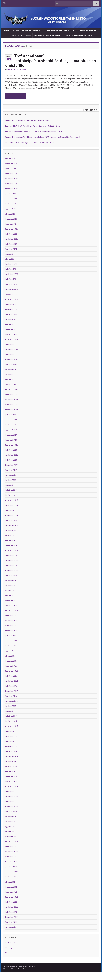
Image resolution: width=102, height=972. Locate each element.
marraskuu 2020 (11, 420)
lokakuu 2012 (10, 877)
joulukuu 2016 (11, 636)
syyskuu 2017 (11, 590)
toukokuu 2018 (11, 550)
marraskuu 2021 (11, 369)
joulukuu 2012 (11, 867)
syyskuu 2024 (11, 254)
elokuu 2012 (10, 882)
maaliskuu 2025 (11, 239)
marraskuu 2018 (11, 525)
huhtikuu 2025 (11, 234)
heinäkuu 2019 (11, 490)
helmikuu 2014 (11, 801)
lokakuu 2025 (10, 204)
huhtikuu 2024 (11, 269)
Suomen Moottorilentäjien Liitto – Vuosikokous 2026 (27, 120)
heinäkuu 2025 (11, 219)
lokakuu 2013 (10, 821)
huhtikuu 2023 (11, 304)
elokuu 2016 (10, 656)
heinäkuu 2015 (11, 716)
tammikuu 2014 (11, 806)
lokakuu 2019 (10, 480)
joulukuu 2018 (11, 520)
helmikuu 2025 (11, 244)
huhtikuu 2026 (11, 173)
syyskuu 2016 (11, 651)
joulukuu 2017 (11, 575)
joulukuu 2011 (11, 922)
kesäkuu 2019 (11, 495)
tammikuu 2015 (11, 746)
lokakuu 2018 (10, 530)
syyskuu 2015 (11, 711)
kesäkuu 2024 (11, 264)
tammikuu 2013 (11, 862)
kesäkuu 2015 (11, 721)
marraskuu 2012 (11, 872)
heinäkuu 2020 (11, 435)
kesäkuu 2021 (11, 384)
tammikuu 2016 (11, 691)
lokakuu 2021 (10, 374)
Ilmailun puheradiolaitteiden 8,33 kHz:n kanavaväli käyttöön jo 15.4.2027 (35, 131)
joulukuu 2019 (11, 470)
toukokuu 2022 (11, 339)
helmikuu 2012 (11, 912)
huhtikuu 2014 (11, 791)
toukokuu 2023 (11, 299)
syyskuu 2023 (11, 294)
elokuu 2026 (10, 158)
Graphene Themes (21, 969)
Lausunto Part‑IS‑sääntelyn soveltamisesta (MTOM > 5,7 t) (29, 142)
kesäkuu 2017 (11, 605)
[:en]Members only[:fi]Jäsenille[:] (47, 35)
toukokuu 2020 (11, 445)
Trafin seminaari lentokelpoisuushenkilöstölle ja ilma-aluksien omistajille (50, 60)
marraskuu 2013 (11, 816)
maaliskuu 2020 (11, 455)
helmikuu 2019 (11, 510)
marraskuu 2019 (11, 475)
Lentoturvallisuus (12, 943)
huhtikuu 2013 (11, 847)
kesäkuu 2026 (11, 168)
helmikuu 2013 (11, 857)
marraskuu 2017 (11, 580)
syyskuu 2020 (11, 430)
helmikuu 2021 (11, 405)
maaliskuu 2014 (11, 796)
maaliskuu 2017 (11, 620)
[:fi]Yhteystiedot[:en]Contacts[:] (78, 35)
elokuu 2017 (10, 595)
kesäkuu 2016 (11, 666)
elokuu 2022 (10, 324)
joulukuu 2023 (11, 284)
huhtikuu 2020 (11, 450)
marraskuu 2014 (11, 756)
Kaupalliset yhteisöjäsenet (84, 30)
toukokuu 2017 (11, 610)
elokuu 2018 (10, 540)
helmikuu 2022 (11, 354)
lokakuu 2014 (10, 761)
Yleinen (23, 69)
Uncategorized (11, 948)
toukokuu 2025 (11, 229)
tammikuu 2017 (11, 631)
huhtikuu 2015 (11, 731)
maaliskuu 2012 (11, 907)
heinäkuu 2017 (11, 600)
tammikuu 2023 (11, 309)
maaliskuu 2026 (11, 179)
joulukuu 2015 (11, 696)
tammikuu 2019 (11, 515)
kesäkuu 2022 (11, 334)
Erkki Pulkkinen (12, 69)
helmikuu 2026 (11, 184)
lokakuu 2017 (10, 585)
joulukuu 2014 (11, 751)
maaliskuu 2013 (11, 852)
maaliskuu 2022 (11, 349)
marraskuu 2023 (11, 289)
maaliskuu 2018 (11, 560)
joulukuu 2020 (11, 415)
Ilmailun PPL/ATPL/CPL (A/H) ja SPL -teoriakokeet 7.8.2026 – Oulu (32, 126)
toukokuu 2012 (11, 897)
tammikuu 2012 (11, 917)
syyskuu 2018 (11, 535)
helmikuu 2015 (11, 741)
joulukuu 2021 (11, 364)
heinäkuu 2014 (11, 776)
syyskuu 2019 (11, 485)
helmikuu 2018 (11, 565)
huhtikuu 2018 (11, 555)
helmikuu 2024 (11, 279)
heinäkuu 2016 (11, 661)
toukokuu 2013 (11, 841)
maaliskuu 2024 (11, 274)
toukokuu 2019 (11, 500)
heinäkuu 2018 (11, 545)
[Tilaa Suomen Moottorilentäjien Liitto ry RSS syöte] (4, 3)
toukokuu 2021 (11, 389)
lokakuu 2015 (10, 706)
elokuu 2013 (10, 831)
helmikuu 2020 (11, 460)
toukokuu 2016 (11, 671)
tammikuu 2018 (11, 570)
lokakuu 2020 (10, 425)
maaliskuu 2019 (11, 505)
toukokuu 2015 (11, 726)
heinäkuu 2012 (11, 887)
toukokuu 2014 (11, 786)
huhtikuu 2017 (11, 615)
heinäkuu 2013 (11, 836)
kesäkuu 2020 (11, 440)
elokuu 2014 (10, 771)
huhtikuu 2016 (11, 676)
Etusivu (6, 30)
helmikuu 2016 (11, 686)
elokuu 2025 (10, 214)
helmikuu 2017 (11, 626)
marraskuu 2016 (11, 641)
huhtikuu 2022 (11, 344)
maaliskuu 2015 (11, 736)
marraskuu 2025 (11, 199)
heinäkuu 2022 (11, 329)
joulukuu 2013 (11, 811)
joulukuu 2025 (11, 194)
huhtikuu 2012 (11, 902)
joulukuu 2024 (11, 249)
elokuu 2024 (10, 259)
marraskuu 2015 (11, 701)
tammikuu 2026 (11, 189)
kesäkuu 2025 (11, 224)
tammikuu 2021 (11, 410)
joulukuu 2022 (11, 314)
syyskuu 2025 (11, 209)
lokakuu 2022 (10, 319)
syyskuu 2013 (11, 826)
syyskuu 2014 (11, 766)
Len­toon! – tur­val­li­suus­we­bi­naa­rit (17, 35)
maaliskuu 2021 (11, 400)
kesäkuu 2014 (11, 781)
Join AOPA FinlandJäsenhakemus (57, 30)
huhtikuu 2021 (11, 394)
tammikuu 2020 (11, 465)
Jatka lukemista (16, 96)
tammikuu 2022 (11, 359)
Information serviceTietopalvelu (25, 30)
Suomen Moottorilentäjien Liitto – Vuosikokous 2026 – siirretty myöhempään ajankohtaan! (42, 137)
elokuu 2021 (10, 379)
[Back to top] (96, 966)
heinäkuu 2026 (11, 163)
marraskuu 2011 (11, 927)
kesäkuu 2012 (11, 892)
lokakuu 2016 (10, 646)
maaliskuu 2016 (11, 681)
